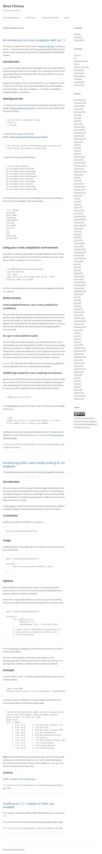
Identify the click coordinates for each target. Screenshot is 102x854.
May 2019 (77, 151)
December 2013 (79, 318)
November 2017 (80, 189)
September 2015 (80, 258)
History (76, 64)
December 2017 (79, 186)
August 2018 (78, 174)
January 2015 (78, 279)
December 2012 (79, 348)
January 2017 (78, 213)
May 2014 (77, 303)
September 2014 (80, 291)
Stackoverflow (79, 40)
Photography (79, 70)
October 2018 (79, 168)
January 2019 (78, 159)
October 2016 (79, 222)
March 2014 (78, 309)
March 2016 (78, 240)
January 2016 (78, 246)
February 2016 (79, 243)
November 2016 (80, 219)
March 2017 (78, 207)
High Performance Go (11, 18)
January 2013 (78, 345)
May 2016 (77, 234)
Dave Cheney (13, 6)
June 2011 (77, 381)
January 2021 (78, 109)
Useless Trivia (79, 85)
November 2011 (80, 369)
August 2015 (78, 261)
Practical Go (31, 18)
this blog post (46, 472)
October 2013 (79, 324)
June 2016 (77, 231)
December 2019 (79, 130)
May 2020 (77, 118)
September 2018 (80, 171)
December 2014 (79, 282)
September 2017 (80, 192)
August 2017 (78, 195)
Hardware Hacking (81, 61)
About (66, 18)
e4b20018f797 (13, 406)
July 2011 (77, 378)
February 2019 (79, 156)
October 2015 (79, 255)
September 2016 (80, 225)
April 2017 (77, 204)
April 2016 (77, 237)
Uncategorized (79, 82)
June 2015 (77, 267)
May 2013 (77, 339)
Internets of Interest (50, 18)
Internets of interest (81, 67)
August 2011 (78, 375)
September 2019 (80, 139)
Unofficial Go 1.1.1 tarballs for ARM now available (28, 805)
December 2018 (79, 162)
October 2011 (79, 372)
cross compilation (53, 444)
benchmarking (48, 785)
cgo (44, 444)
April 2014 (77, 306)
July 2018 (77, 177)
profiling (58, 785)
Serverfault (78, 37)
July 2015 (77, 264)
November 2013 (80, 321)
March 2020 (78, 124)
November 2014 (80, 285)
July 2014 (77, 297)
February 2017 (79, 210)
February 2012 (79, 363)
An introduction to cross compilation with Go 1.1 (34, 40)
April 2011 (77, 387)
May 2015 (77, 270)
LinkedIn (77, 34)
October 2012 (79, 354)
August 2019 (78, 142)
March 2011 (78, 390)
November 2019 (80, 133)
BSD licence (30, 779)
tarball (49, 828)
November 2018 (80, 165)
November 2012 (80, 351)
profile (11, 506)
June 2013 (77, 336)
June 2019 (77, 148)
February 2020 (79, 127)
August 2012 (78, 360)
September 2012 (80, 357)
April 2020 (77, 121)
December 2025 (79, 100)
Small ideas (78, 79)
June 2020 (77, 115)
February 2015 (79, 276)
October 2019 (79, 136)
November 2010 (80, 396)
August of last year (46, 46)
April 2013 (77, 342)
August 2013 (78, 330)
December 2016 (79, 216)
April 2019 (77, 153)
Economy (77, 55)
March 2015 (78, 273)
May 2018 (77, 180)
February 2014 (79, 312)
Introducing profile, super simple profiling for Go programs (34, 464)
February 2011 (79, 393)
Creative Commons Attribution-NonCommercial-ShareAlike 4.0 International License (85, 424)
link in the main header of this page (47, 822)
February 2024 (79, 106)
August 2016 (78, 228)
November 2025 (80, 103)
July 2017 (77, 198)
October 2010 (79, 398)
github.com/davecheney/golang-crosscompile (29, 137)
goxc (38, 49)
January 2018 (78, 183)
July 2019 (77, 145)
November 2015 (80, 252)
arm (44, 828)
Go (22, 444)
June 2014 (77, 300)
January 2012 (78, 366)
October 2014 (79, 288)
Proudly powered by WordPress (14, 849)
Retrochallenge (79, 76)
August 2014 (78, 294)
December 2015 (79, 249)
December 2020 (79, 112)
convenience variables (19, 648)
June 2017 (77, 201)
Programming (29, 444)
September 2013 (80, 327)
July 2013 (77, 333)
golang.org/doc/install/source (22, 108)
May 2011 (77, 384)
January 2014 (78, 315)
